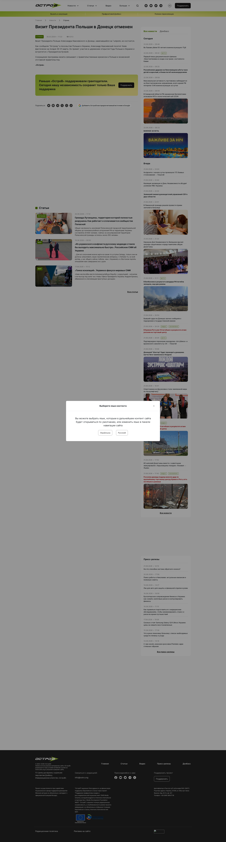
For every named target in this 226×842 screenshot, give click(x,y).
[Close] (153, 406)
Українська (105, 433)
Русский (122, 433)
